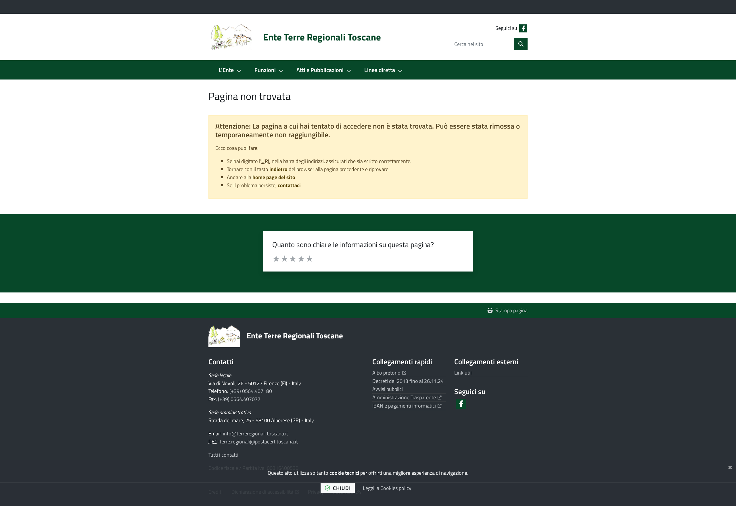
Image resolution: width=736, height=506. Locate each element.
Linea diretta (379, 69)
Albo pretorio (389, 373)
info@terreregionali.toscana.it (255, 433)
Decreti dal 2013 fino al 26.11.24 (408, 381)
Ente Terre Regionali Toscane (295, 335)
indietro (278, 169)
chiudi (342, 488)
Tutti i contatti (223, 455)
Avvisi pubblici (387, 389)
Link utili (463, 373)
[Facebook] (461, 403)
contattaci (289, 185)
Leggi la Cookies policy (387, 488)
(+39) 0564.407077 (239, 399)
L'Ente (226, 69)
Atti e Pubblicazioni (320, 69)
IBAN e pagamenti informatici (407, 406)
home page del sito (273, 177)
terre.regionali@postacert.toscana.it (259, 441)
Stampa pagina (511, 310)
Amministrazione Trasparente (407, 397)
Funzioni (265, 69)
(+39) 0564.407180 (250, 391)
